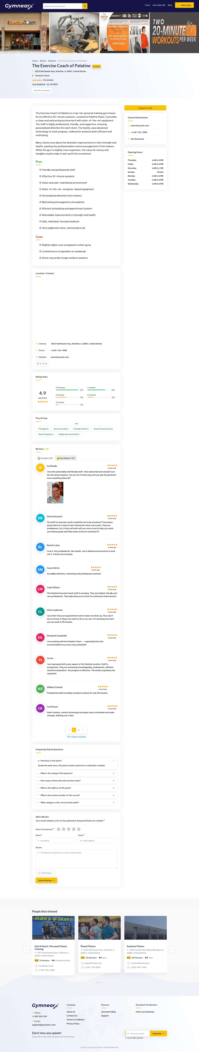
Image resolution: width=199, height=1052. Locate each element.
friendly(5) (43, 428)
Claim (97, 66)
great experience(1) (103, 428)
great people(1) (46, 434)
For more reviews (76, 736)
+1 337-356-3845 (46, 969)
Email (81, 835)
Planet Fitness (88, 946)
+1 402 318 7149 (39, 1016)
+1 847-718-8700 (92, 967)
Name (39, 835)
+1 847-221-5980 (59, 350)
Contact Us (72, 1015)
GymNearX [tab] (67, 458)
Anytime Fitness (135, 946)
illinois (43, 60)
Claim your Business (145, 1011)
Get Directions (137, 138)
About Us (71, 1011)
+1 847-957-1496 (138, 967)
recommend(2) (61, 428)
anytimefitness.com (139, 963)
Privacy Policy (73, 1023)
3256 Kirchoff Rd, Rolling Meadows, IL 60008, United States (145, 951)
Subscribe (157, 1033)
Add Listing (186, 5)
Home (35, 60)
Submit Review (45, 880)
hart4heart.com (46, 965)
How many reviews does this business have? (61, 780)
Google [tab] (46, 458)
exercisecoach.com (60, 356)
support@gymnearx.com (44, 1024)
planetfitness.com (93, 963)
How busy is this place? (51, 761)
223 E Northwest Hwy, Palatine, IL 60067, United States (98, 951)
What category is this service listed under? (60, 802)
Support (105, 1015)
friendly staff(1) (81, 428)
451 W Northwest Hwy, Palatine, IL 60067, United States (52, 954)
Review (39, 847)
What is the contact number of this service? (60, 795)
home (147, 5)
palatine (52, 60)
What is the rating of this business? (57, 773)
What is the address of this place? (56, 788)
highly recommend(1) (69, 434)
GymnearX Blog (108, 1011)
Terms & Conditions (75, 1019)
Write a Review (43, 90)
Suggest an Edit (145, 107)
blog (170, 5)
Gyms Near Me (159, 5)
